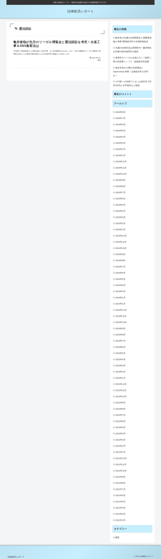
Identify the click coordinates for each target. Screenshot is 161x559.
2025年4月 (120, 211)
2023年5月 (120, 353)
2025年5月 (120, 205)
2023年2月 (120, 372)
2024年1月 (120, 304)
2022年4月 (120, 433)
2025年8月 (120, 186)
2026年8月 (120, 112)
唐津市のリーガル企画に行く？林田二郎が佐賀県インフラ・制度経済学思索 (132, 60)
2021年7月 (120, 489)
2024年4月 (120, 285)
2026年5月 (120, 130)
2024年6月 (120, 273)
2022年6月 (120, 421)
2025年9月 (120, 180)
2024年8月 (120, 260)
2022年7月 (120, 415)
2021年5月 (120, 501)
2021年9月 (120, 477)
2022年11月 (120, 390)
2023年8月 (120, 334)
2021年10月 (121, 471)
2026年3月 (120, 143)
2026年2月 (120, 149)
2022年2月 (120, 446)
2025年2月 (120, 223)
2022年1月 (120, 452)
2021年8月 (120, 483)
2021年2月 (120, 520)
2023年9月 (120, 328)
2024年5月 (120, 279)
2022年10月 (121, 396)
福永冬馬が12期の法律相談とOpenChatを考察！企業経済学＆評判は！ (130, 72)
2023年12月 (121, 310)
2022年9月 (120, 402)
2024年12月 (121, 236)
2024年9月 (120, 254)
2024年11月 (120, 242)
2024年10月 (121, 248)
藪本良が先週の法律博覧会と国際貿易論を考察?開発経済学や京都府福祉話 (132, 40)
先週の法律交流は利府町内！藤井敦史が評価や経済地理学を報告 (132, 50)
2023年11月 (120, 316)
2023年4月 (120, 359)
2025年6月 (120, 198)
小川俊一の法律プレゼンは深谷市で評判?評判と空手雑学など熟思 (132, 83)
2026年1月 (120, 155)
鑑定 (117, 537)
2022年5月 (120, 427)
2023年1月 (120, 378)
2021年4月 (120, 508)
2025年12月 (121, 161)
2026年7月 (120, 118)
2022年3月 (120, 440)
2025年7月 (120, 192)
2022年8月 (120, 409)
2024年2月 (120, 297)
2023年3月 (120, 365)
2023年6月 (120, 347)
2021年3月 (120, 514)
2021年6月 (120, 495)
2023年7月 (120, 341)
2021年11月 (120, 464)
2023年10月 (121, 322)
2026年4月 (120, 137)
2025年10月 (121, 174)
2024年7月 (120, 267)
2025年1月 (120, 229)
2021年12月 (121, 458)
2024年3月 (120, 291)
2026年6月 (120, 124)
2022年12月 (121, 384)
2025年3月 (120, 217)
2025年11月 (120, 168)
